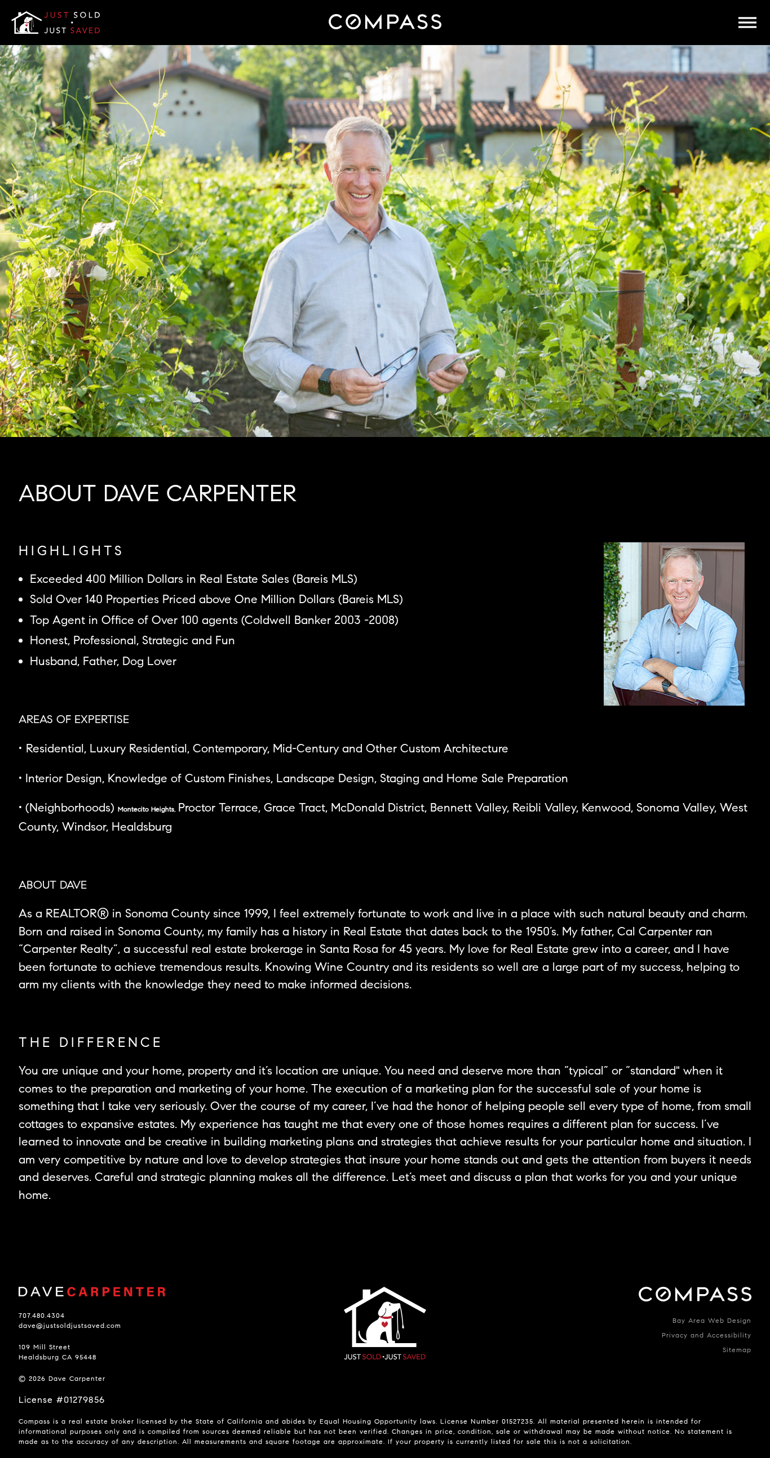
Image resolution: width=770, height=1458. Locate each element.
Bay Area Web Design (711, 1320)
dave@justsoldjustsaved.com (70, 1325)
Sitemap (737, 1349)
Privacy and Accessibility (706, 1335)
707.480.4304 (42, 1315)
